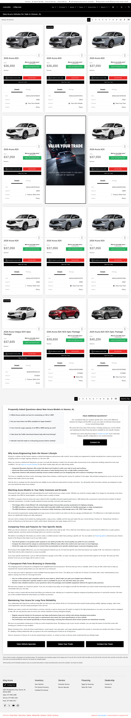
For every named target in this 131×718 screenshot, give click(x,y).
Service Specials (63, 687)
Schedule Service (63, 684)
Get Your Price (32, 77)
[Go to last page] (128, 20)
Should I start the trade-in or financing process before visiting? (33, 441)
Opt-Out (49, 715)
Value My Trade (87, 687)
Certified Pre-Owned (41, 690)
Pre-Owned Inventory (42, 687)
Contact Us (95, 442)
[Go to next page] (124, 20)
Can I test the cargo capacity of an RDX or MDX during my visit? (33, 428)
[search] (129, 7)
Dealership (109, 680)
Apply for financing (88, 684)
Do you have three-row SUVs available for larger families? (31, 421)
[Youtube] (13, 706)
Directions (108, 687)
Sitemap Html (36, 715)
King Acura (6, 715)
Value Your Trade (22, 82)
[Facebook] (5, 706)
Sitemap (29, 715)
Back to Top (125, 399)
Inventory (39, 680)
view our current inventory (29, 464)
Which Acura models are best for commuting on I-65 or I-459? (32, 415)
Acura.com (55, 715)
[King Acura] (12, 7)
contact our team (103, 433)
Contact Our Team (105, 644)
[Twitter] (9, 706)
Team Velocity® (102, 715)
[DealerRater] (18, 706)
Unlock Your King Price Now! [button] (32, 66)
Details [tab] (16, 89)
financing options (100, 536)
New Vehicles (39, 684)
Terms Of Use (22, 715)
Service (61, 680)
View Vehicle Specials (26, 644)
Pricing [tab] (28, 89)
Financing (86, 680)
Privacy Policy (14, 715)
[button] (38, 55)
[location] (69, 1)
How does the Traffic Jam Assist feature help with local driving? (33, 434)
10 (120, 20)
